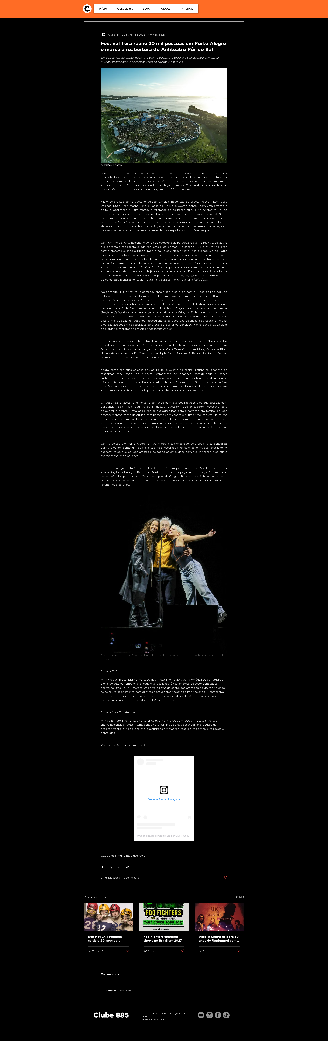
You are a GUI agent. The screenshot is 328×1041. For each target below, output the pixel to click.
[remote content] (164, 798)
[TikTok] (226, 1015)
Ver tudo (239, 896)
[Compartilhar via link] (127, 867)
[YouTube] (201, 1015)
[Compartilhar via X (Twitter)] (110, 867)
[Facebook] (218, 1015)
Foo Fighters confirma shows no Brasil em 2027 (163, 938)
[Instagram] (209, 1015)
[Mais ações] (225, 34)
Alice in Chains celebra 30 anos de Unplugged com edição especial (219, 938)
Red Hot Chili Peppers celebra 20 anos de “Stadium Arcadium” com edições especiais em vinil (108, 938)
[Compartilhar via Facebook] (102, 867)
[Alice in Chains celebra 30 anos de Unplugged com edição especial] (219, 917)
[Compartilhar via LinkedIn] (119, 867)
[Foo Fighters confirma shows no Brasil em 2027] (164, 917)
